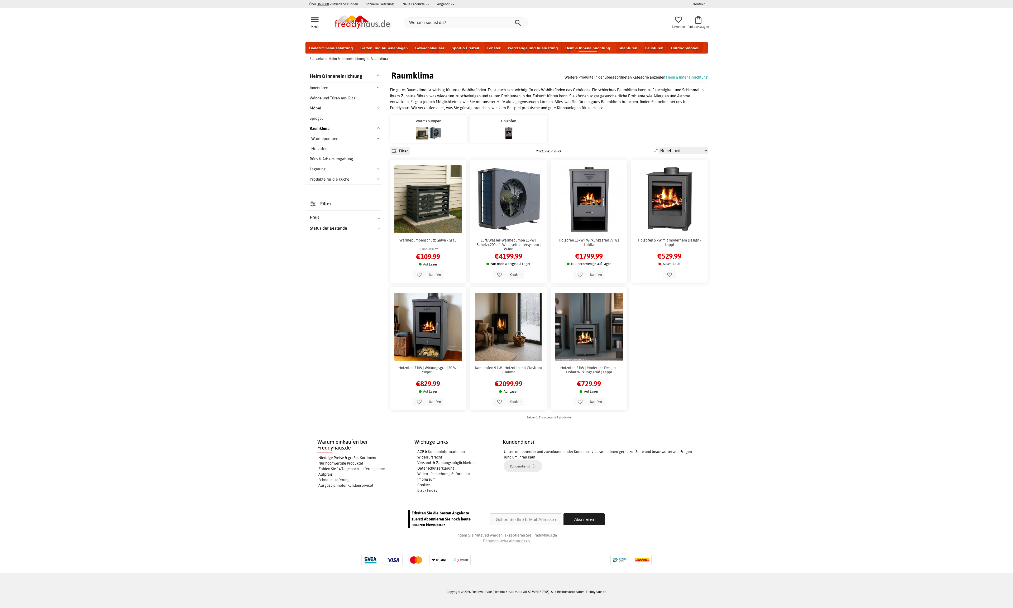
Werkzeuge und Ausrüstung (533, 48)
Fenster (493, 48)
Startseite (317, 58)
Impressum (426, 479)
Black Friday (427, 490)
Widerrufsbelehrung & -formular (443, 473)
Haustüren (654, 48)
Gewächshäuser (429, 48)
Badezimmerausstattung (331, 48)
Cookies (424, 484)
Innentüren (627, 48)
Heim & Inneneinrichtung (587, 48)
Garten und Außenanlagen (384, 48)
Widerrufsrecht (429, 457)
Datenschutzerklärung (436, 468)
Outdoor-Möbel (684, 48)
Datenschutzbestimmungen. (507, 540)
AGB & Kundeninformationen (441, 451)
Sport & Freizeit (465, 48)
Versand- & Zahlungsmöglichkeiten (446, 462)
